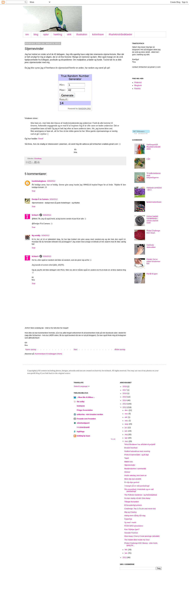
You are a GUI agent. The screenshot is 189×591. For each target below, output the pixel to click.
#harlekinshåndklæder (120, 34)
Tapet (126, 458)
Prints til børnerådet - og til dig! (136, 455)
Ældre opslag (119, 349)
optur (46, 34)
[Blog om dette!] (29, 162)
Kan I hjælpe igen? (132, 529)
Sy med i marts (130, 522)
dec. (127, 410)
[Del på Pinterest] (38, 162)
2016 (125, 393)
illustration (81, 34)
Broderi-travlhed (130, 448)
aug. (127, 424)
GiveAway (38, 158)
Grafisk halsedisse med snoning (137, 451)
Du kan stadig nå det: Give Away (137, 498)
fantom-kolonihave (153, 202)
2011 (125, 557)
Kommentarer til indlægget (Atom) (48, 354)
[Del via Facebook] (35, 162)
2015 (125, 397)
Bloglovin (138, 85)
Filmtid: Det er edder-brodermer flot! (153, 261)
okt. (126, 417)
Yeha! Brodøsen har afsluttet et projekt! (139, 444)
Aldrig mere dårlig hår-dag (134, 516)
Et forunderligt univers (133, 505)
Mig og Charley (130, 512)
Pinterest (137, 82)
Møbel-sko (128, 462)
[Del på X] (32, 162)
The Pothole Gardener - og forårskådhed (140, 495)
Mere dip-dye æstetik (132, 479)
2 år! (148, 159)
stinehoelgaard (83, 423)
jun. (126, 431)
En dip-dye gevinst (131, 482)
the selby (80, 402)
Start (75, 349)
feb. (126, 550)
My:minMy (36, 236)
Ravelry (137, 89)
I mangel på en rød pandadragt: (137, 486)
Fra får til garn (152, 274)
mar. (127, 441)
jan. (126, 553)
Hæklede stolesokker (151, 246)
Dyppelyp (128, 519)
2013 (125, 404)
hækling (58, 34)
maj (126, 435)
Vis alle (113, 439)
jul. (126, 428)
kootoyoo (81, 406)
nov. (126, 414)
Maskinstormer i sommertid (135, 469)
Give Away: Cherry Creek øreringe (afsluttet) (141, 536)
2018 (125, 387)
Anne (40, 139)
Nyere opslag (30, 349)
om (27, 34)
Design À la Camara (40, 199)
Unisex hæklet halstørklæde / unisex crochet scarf (152, 219)
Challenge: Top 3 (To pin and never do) (140, 509)
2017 (125, 390)
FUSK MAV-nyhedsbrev (133, 526)
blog (36, 34)
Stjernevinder (129, 465)
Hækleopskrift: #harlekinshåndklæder (153, 147)
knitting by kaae (83, 436)
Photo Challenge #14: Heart (153, 232)
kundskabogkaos (39, 181)
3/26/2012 (51, 181)
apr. (126, 438)
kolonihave (98, 34)
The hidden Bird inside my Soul (136, 540)
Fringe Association (85, 410)
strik (69, 34)
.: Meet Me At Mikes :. (86, 397)
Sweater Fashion (131, 533)
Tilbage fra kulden (131, 502)
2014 (125, 400)
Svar (33, 191)
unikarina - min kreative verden (90, 414)
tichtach (35, 215)
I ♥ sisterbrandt (83, 427)
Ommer (127, 472)
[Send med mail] (27, 162)
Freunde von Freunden (86, 419)
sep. (127, 421)
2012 (125, 407)
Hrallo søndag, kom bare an (135, 475)
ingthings (80, 432)
